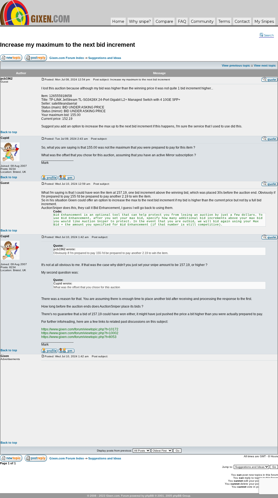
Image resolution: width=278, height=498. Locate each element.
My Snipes (264, 21)
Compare (164, 21)
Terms (224, 21)
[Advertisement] (159, 401)
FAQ (182, 21)
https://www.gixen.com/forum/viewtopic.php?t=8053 (78, 337)
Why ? (140, 21)
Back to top (9, 132)
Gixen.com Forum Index (66, 57)
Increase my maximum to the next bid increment (67, 44)
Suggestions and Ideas (104, 57)
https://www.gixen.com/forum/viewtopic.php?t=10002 (79, 333)
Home (118, 21)
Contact (242, 21)
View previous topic (236, 65)
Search (269, 35)
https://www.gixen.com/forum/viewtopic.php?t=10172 (79, 329)
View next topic (265, 65)
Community (202, 21)
